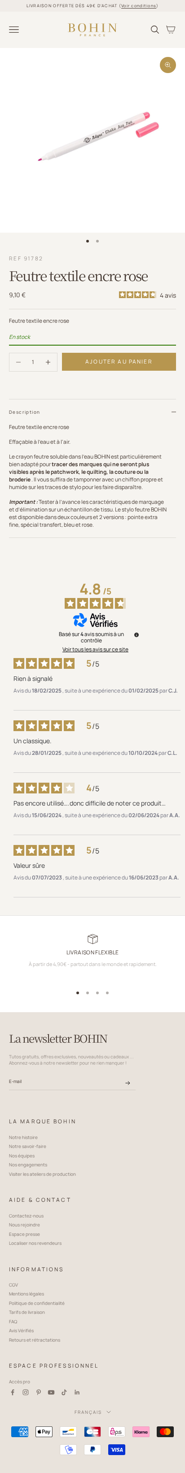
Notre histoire (23, 1137)
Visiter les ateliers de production (42, 1174)
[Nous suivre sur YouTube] (51, 1392)
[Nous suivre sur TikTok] (64, 1392)
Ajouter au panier (119, 361)
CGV (13, 1285)
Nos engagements (28, 1164)
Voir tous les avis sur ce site (95, 649)
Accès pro (19, 1381)
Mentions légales (26, 1294)
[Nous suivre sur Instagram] (25, 1392)
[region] (92, 957)
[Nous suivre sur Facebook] (12, 1392)
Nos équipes (22, 1155)
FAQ (13, 1321)
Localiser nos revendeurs (35, 1243)
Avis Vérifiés (21, 1330)
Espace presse (24, 1234)
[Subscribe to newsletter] (128, 1083)
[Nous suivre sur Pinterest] (38, 1392)
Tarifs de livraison (27, 1312)
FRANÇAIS (88, 1412)
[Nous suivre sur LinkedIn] (77, 1392)
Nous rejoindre (24, 1225)
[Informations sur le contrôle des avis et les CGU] (136, 634)
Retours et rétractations (34, 1340)
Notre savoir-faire (27, 1146)
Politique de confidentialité (37, 1303)
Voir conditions (138, 6)
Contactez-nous (26, 1216)
